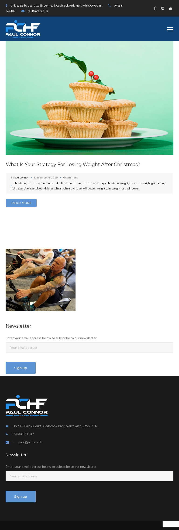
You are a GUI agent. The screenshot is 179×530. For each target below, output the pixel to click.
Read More (21, 203)
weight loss (119, 188)
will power (133, 188)
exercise (23, 188)
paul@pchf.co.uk (38, 11)
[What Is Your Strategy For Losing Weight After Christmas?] (89, 98)
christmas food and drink (43, 183)
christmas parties (70, 183)
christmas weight (117, 183)
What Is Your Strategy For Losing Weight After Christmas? (73, 164)
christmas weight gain (142, 183)
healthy (69, 188)
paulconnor (21, 177)
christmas (20, 183)
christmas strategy (94, 183)
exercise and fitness (42, 188)
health (60, 188)
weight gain (104, 188)
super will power (86, 188)
